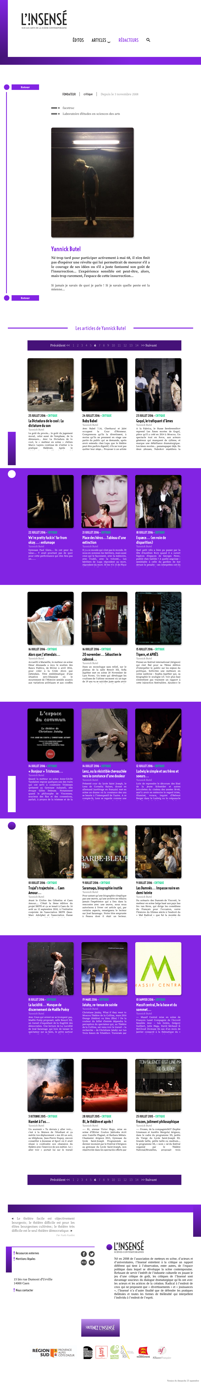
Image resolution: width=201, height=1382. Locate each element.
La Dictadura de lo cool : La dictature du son (46, 423)
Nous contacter (24, 1290)
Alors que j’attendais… (44, 654)
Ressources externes (27, 1253)
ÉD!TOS (78, 40)
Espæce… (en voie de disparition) (151, 540)
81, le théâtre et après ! (97, 1121)
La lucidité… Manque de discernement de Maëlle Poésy (48, 1007)
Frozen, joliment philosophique (157, 1121)
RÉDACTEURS (129, 40)
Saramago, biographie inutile (102, 888)
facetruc (68, 108)
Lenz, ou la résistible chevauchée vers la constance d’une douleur (104, 773)
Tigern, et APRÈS (147, 654)
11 (119, 345)
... (35, 558)
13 (130, 345)
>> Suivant (149, 345)
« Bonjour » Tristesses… (45, 771)
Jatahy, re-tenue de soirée (99, 1004)
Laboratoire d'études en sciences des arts (91, 114)
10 (113, 345)
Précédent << (60, 345)
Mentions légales (25, 1259)
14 (136, 345)
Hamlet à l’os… (39, 1121)
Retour (25, 87)
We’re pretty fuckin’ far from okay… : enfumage (47, 540)
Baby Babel (89, 420)
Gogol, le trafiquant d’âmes (154, 420)
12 (125, 345)
